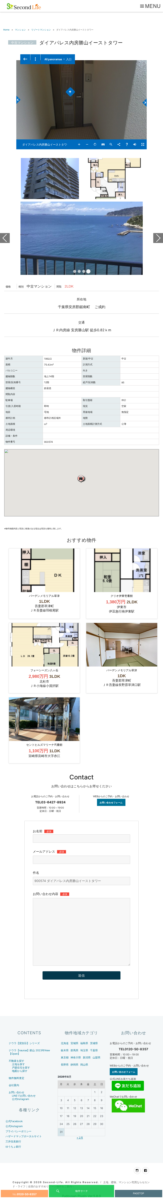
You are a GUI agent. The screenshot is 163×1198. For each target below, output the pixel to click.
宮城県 (74, 1043)
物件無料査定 (16, 1078)
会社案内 (14, 1085)
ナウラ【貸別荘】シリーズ (24, 1043)
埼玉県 (84, 1050)
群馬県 (74, 1050)
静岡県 (74, 1064)
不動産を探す (16, 1060)
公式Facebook (14, 1121)
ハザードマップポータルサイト (24, 1136)
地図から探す (19, 1070)
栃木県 (65, 1050)
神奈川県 (76, 1057)
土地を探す (18, 1064)
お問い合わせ (16, 1092)
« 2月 (80, 1137)
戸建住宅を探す (21, 1067)
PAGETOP (138, 1193)
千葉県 (94, 1050)
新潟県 (87, 1057)
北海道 (65, 1043)
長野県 (65, 1064)
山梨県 (96, 1057)
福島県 (84, 1043)
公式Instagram (20, 1099)
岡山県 (84, 1064)
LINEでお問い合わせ (24, 1095)
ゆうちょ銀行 (13, 1146)
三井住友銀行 (13, 1141)
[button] (81, 478)
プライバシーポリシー (18, 1131)
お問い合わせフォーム (111, 802)
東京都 (65, 1057)
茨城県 (94, 1043)
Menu (153, 5)
